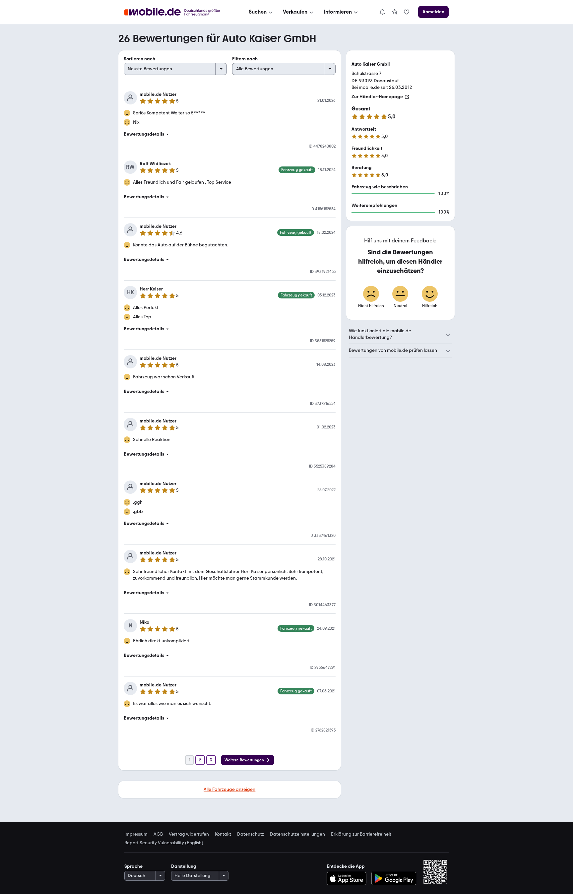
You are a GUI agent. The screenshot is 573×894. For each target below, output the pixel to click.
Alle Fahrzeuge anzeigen (229, 789)
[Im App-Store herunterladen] (348, 878)
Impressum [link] (136, 834)
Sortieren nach (139, 59)
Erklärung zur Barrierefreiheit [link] (361, 834)
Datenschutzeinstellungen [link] (297, 834)
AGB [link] (158, 834)
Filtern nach (245, 59)
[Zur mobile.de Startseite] (178, 12)
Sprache (133, 866)
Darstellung (183, 866)
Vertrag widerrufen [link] (189, 834)
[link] (394, 12)
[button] (230, 134)
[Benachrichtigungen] (382, 12)
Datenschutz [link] (250, 834)
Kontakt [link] (223, 834)
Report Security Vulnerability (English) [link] (163, 843)
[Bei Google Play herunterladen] (393, 878)
